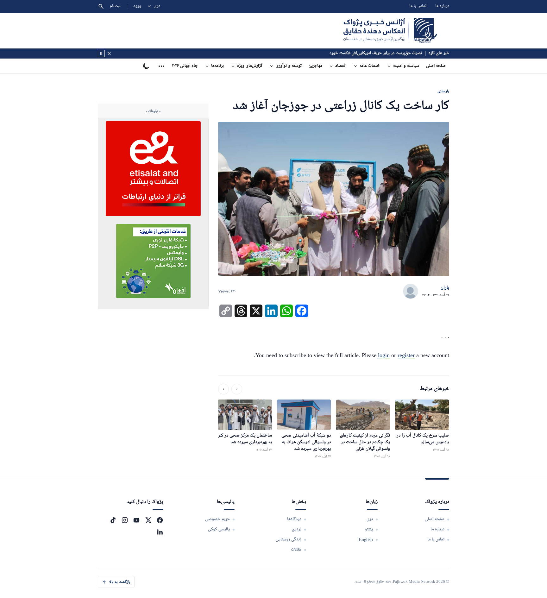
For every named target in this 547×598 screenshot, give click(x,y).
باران (445, 287)
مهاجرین (315, 66)
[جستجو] (101, 6)
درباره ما (442, 6)
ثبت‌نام (115, 6)
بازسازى (443, 91)
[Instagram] (124, 520)
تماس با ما (417, 6)
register (406, 355)
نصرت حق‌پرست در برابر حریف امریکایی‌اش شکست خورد (376, 53)
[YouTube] (136, 520)
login (384, 355)
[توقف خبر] (101, 53)
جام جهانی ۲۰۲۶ (185, 66)
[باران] (410, 291)
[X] (148, 520)
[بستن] (109, 53)
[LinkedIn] (159, 531)
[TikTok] (113, 520)
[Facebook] (159, 520)
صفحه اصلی (436, 66)
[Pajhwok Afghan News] (390, 30)
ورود (137, 6)
